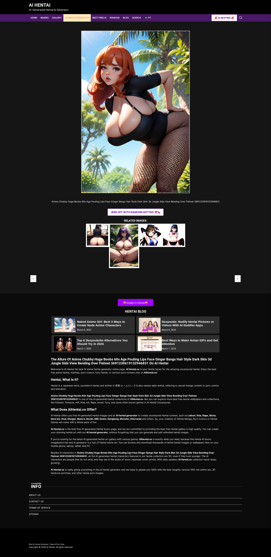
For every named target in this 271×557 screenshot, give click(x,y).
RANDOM (115, 17)
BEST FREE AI (99, 17)
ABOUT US (35, 495)
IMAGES (45, 17)
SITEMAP (34, 514)
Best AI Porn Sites (57, 544)
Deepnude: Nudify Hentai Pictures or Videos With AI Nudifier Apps (188, 323)
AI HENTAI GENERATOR (77, 17)
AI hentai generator (126, 415)
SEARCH (136, 17)
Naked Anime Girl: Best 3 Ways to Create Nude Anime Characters (101, 323)
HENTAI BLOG (135, 311)
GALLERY (57, 17)
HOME (34, 17)
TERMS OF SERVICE (39, 507)
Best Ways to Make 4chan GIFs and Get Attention (190, 342)
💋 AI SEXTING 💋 (224, 17)
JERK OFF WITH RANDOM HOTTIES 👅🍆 (135, 212)
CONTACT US (36, 501)
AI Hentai (39, 5)
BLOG (126, 17)
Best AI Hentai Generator (38, 544)
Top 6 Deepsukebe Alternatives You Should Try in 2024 (102, 342)
